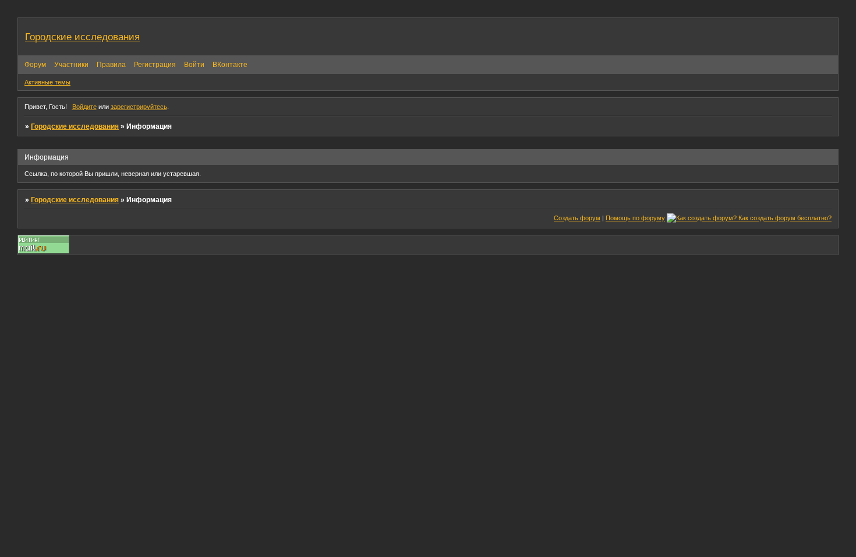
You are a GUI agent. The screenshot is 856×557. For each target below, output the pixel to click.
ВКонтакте (230, 65)
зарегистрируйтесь (139, 106)
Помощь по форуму (635, 217)
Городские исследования (75, 126)
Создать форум (577, 217)
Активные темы (47, 82)
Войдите (84, 106)
